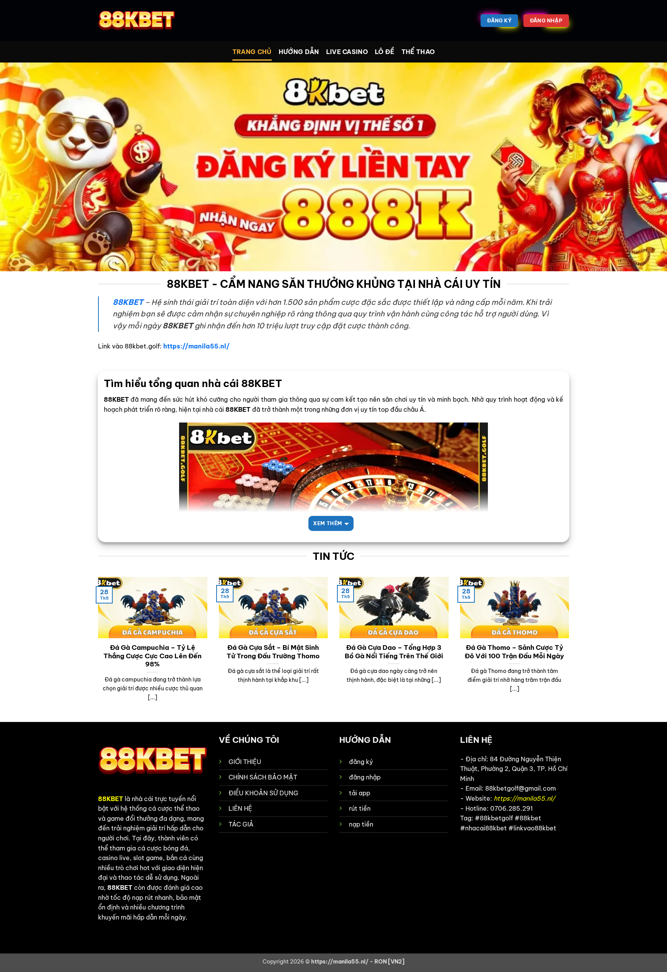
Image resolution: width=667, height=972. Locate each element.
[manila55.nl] (136, 21)
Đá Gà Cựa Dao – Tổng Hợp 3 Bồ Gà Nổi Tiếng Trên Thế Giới (394, 651)
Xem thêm (327, 523)
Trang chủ (252, 52)
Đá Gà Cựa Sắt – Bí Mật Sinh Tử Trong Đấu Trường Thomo (273, 651)
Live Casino (347, 52)
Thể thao (418, 52)
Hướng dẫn (299, 52)
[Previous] (96, 648)
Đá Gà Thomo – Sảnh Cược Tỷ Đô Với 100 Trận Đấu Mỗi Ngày (514, 651)
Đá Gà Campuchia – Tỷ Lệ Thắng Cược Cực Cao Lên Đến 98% (152, 655)
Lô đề (384, 52)
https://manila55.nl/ (196, 346)
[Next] (570, 648)
